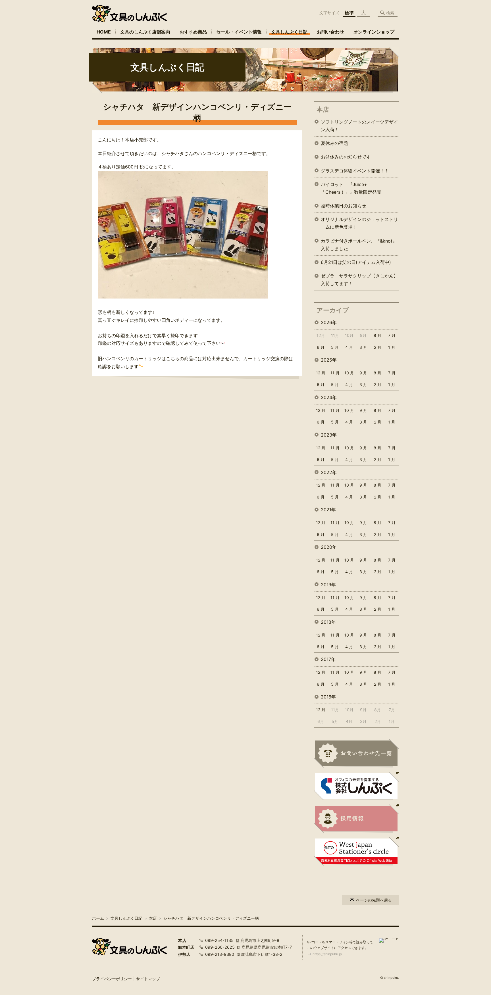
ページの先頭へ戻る (374, 900)
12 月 (320, 372)
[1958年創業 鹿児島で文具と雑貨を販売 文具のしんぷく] (129, 13)
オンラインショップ (373, 32)
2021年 (328, 509)
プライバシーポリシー (112, 978)
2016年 (328, 697)
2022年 (329, 472)
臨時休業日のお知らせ (343, 205)
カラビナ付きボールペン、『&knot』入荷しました (359, 244)
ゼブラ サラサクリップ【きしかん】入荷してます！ (359, 279)
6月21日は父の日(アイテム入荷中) (356, 262)
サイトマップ (148, 978)
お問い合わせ (330, 32)
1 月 (391, 347)
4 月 (349, 347)
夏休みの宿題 (334, 143)
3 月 (363, 347)
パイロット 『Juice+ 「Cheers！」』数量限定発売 (351, 188)
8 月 (377, 335)
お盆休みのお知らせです (346, 157)
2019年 (328, 584)
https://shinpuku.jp (327, 954)
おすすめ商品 (193, 32)
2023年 (329, 435)
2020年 (329, 547)
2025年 (329, 360)
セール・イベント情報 (239, 32)
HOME (104, 32)
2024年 (329, 397)
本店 (323, 109)
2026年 (329, 322)
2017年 (328, 659)
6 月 (320, 347)
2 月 (377, 347)
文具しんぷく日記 (289, 32)
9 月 (363, 372)
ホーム (98, 918)
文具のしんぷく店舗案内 (145, 32)
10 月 (349, 372)
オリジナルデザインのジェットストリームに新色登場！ (359, 223)
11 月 (335, 372)
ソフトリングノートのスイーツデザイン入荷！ (359, 125)
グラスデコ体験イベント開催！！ (355, 171)
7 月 (392, 335)
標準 (349, 13)
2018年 (328, 622)
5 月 (335, 347)
